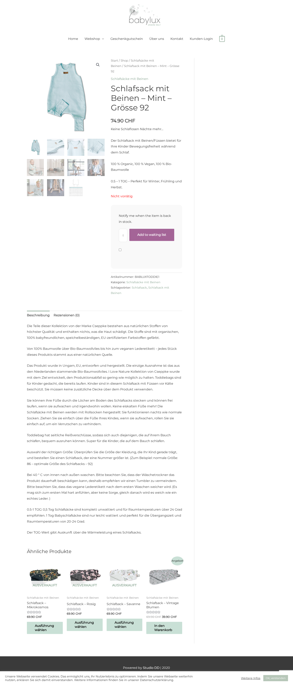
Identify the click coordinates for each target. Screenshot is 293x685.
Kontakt (176, 39)
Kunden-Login (201, 39)
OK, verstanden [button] (276, 678)
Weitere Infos (250, 678)
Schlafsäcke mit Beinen (129, 79)
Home (73, 39)
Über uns (156, 39)
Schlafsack (139, 287)
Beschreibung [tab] (38, 315)
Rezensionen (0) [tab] (67, 315)
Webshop (92, 39)
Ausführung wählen (44, 628)
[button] (97, 64)
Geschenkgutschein (126, 39)
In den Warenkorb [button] (163, 628)
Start (114, 60)
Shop (124, 60)
